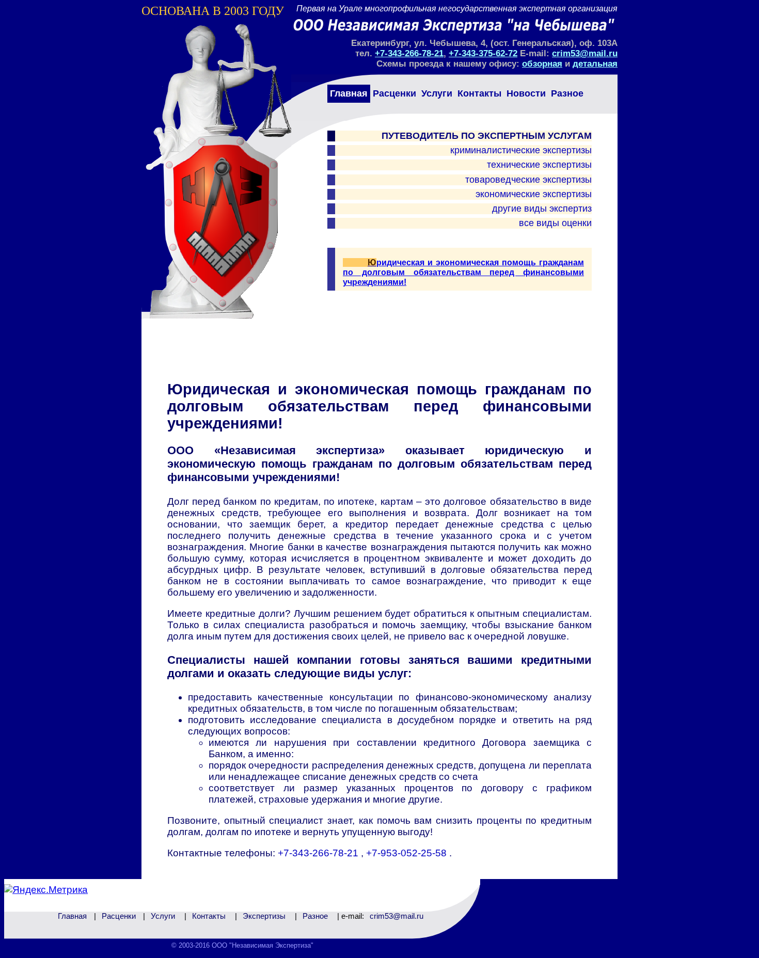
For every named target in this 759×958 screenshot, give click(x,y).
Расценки (394, 93)
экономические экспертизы (534, 194)
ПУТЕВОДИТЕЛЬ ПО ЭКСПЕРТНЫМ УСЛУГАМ (487, 136)
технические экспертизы (539, 164)
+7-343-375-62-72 (483, 53)
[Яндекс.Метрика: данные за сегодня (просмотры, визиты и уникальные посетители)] (46, 890)
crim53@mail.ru (585, 53)
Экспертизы (264, 916)
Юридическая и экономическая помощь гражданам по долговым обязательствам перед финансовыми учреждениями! (463, 272)
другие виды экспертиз (542, 208)
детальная (595, 64)
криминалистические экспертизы (521, 150)
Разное (567, 93)
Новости (526, 93)
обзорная (542, 64)
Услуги (436, 93)
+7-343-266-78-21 (409, 53)
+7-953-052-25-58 (407, 853)
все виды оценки (555, 223)
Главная (349, 93)
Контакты (479, 93)
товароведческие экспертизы (528, 179)
